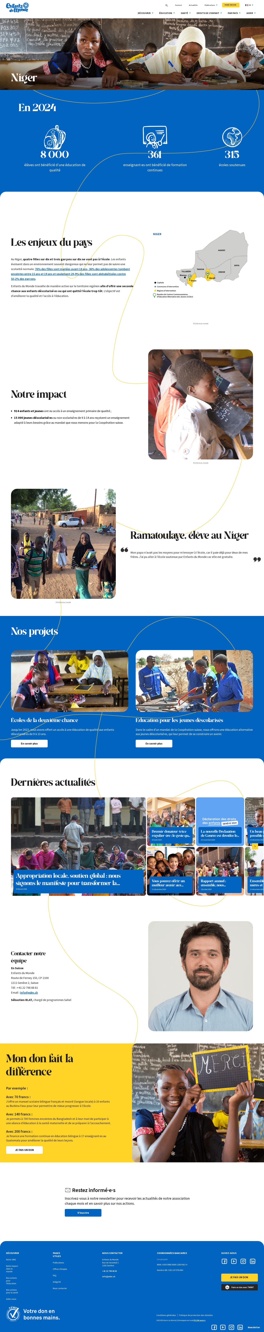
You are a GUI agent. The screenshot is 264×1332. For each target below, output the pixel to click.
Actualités (193, 5)
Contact (178, 5)
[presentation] (255, 846)
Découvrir (144, 13)
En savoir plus (29, 743)
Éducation (165, 13)
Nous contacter (60, 1288)
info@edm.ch (29, 992)
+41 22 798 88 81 (109, 1271)
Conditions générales (166, 1315)
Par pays (233, 13)
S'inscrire (83, 1212)
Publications (210, 5)
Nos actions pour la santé (12, 1291)
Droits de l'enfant (208, 13)
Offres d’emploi (60, 1269)
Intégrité (57, 1281)
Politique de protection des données (196, 1315)
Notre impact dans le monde (12, 1269)
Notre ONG (11, 1259)
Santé (184, 13)
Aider (249, 13)
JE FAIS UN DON (24, 1150)
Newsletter (254, 1327)
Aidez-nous (11, 1299)
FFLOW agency (199, 1320)
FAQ (54, 1275)
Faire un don (230, 5)
